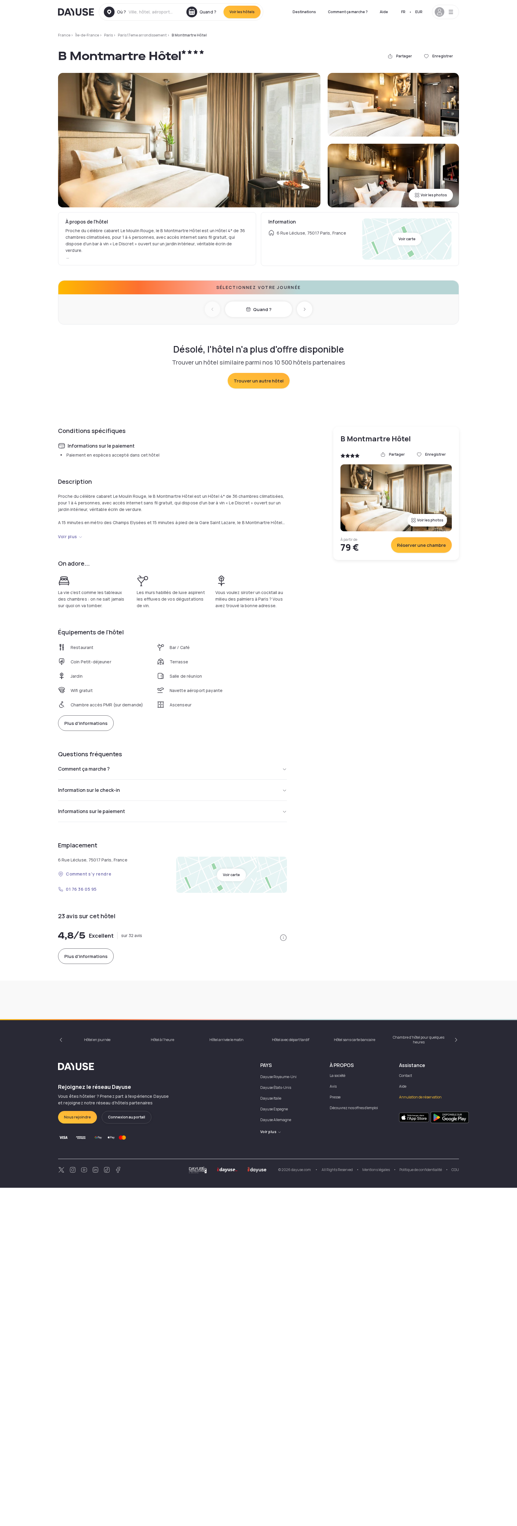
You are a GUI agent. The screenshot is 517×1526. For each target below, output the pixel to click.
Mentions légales (376, 1169)
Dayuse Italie (270, 1098)
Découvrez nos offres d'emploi (354, 1107)
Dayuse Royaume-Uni (278, 1076)
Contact (405, 1075)
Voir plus (67, 536)
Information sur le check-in (89, 790)
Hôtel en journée (97, 1039)
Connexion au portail (126, 1117)
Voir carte (407, 238)
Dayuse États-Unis (275, 1087)
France (64, 35)
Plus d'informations (85, 723)
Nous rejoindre (77, 1117)
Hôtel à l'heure (162, 1039)
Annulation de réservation (420, 1097)
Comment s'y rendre (88, 874)
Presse (335, 1097)
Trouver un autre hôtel (259, 381)
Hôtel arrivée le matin (226, 1039)
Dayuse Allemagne (275, 1119)
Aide (384, 11)
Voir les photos (434, 195)
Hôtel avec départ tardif (290, 1039)
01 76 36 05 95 (81, 889)
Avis (333, 1086)
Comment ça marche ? (348, 11)
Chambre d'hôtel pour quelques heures (418, 1040)
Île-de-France (87, 35)
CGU (455, 1169)
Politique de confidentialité (420, 1169)
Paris (108, 35)
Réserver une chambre (421, 545)
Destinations (304, 11)
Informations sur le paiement (91, 811)
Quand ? (262, 309)
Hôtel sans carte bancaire (354, 1039)
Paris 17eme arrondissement (142, 35)
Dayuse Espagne (274, 1109)
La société (337, 1075)
